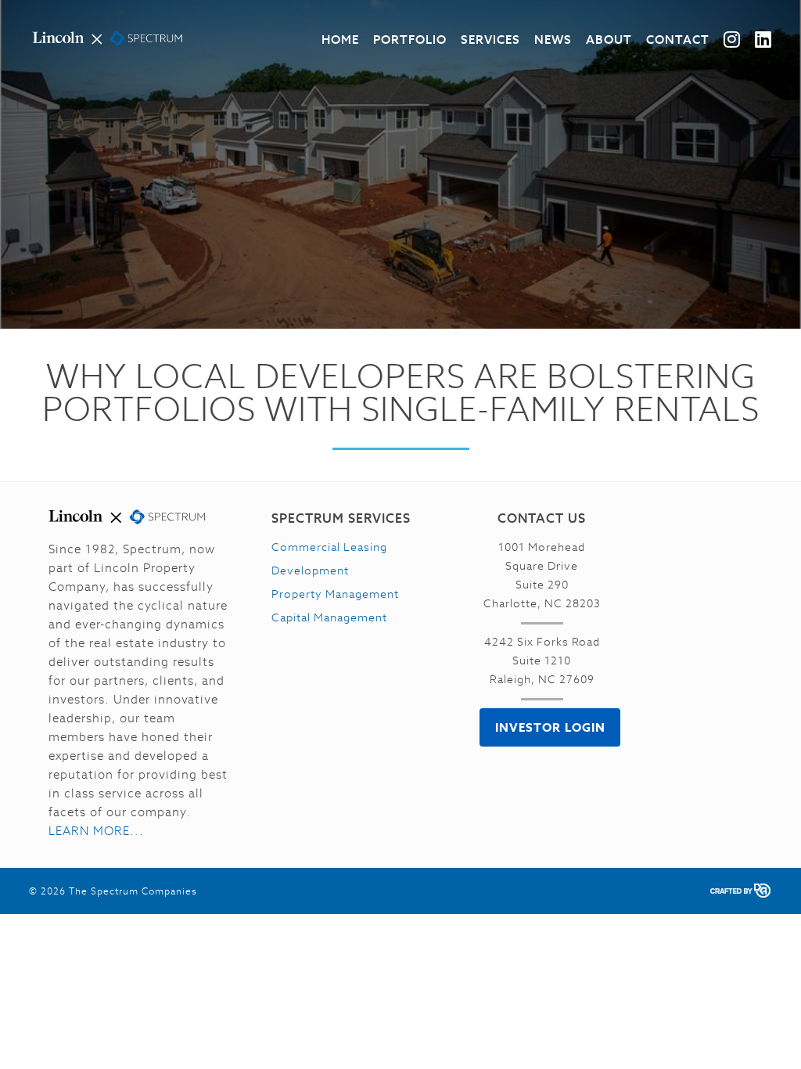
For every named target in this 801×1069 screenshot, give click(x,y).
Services (490, 39)
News (553, 39)
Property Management (335, 594)
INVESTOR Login (550, 727)
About (609, 39)
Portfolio (410, 39)
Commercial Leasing (329, 547)
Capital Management (329, 617)
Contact (677, 39)
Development (310, 570)
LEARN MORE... (96, 830)
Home (340, 39)
